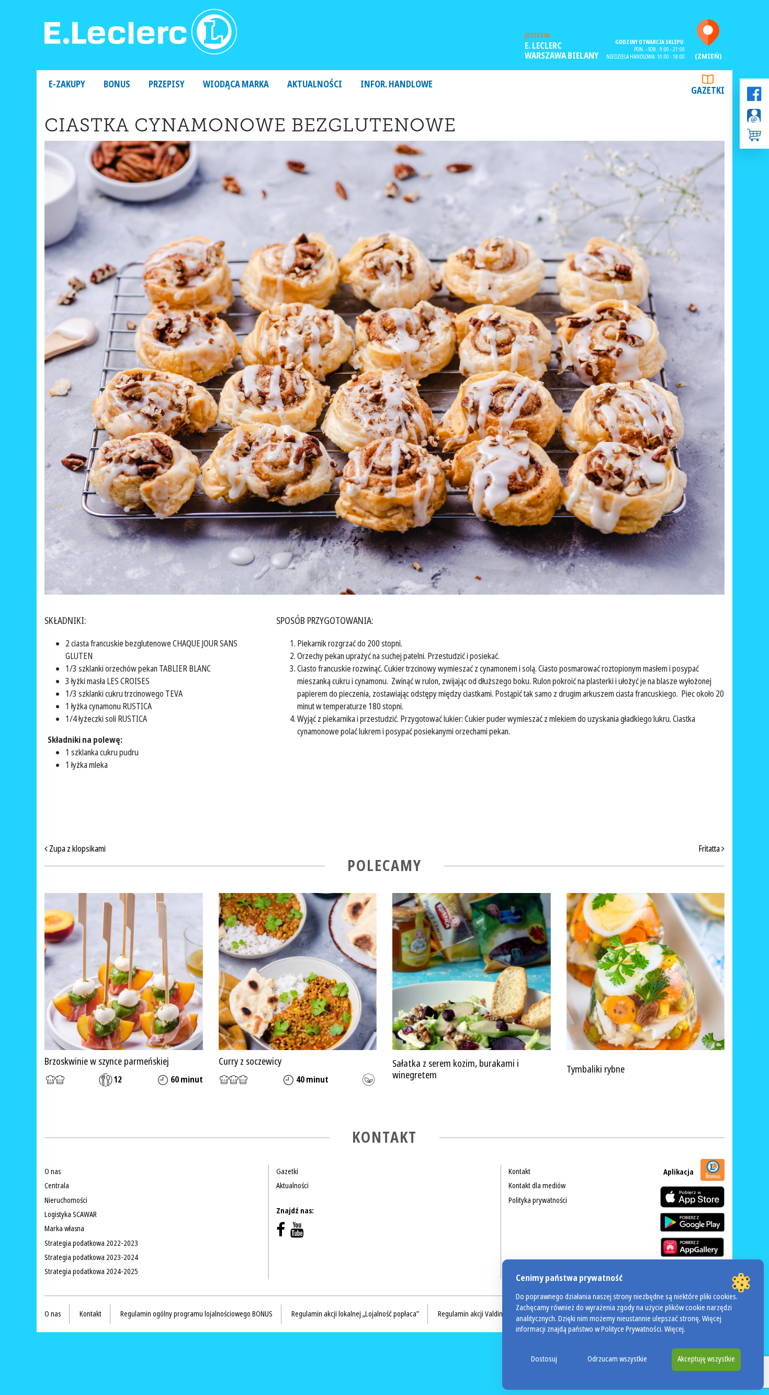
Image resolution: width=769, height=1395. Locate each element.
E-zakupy (67, 84)
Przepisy (167, 84)
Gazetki (708, 90)
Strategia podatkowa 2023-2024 (91, 1257)
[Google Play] (692, 1222)
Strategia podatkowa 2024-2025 (91, 1271)
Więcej (674, 1329)
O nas (52, 1171)
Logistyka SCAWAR (70, 1214)
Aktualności (314, 84)
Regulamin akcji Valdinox (474, 1314)
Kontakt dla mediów (537, 1185)
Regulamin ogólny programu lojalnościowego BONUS (196, 1314)
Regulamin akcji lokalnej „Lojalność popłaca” (355, 1314)
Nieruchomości (65, 1200)
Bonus (117, 84)
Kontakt (519, 1171)
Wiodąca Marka (236, 84)
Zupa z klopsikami (77, 849)
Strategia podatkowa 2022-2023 (91, 1243)
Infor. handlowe (396, 84)
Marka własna (64, 1228)
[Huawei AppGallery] (692, 1247)
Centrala (56, 1185)
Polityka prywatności (537, 1200)
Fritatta (709, 849)
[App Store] (692, 1197)
